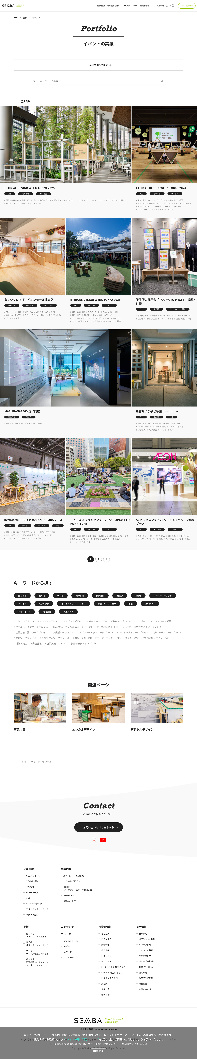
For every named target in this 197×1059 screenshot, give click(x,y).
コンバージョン (144, 621)
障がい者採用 (145, 955)
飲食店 (120, 595)
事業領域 (80, 875)
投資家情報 (144, 6)
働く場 (156, 309)
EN (169, 6)
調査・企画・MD (12, 200)
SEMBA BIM (69, 895)
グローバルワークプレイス (168, 632)
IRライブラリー (108, 939)
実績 (117, 6)
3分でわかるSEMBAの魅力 (113, 966)
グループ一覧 (32, 892)
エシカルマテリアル (86, 200)
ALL (9, 193)
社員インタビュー (147, 966)
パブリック (48, 305)
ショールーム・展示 (177, 309)
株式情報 (105, 950)
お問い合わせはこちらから (98, 827)
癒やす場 (80, 595)
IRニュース (106, 961)
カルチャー (150, 603)
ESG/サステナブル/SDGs (15, 203)
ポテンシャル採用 (147, 939)
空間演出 (55, 200)
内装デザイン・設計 (29, 200)
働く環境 (143, 972)
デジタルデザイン (144, 206)
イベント (31, 203)
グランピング (24, 611)
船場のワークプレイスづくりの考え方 (78, 888)
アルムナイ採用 (146, 950)
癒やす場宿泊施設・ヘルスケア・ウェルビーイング (37, 962)
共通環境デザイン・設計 (156, 638)
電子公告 (105, 989)
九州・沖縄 (186, 319)
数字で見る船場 (146, 978)
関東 (40, 203)
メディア (68, 952)
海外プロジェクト (121, 621)
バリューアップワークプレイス (97, 632)
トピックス (69, 946)
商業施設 (29, 305)
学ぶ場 (156, 417)
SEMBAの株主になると (111, 972)
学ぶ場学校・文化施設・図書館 (37, 952)
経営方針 (105, 933)
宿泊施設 (47, 611)
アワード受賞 (118, 200)
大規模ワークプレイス (64, 632)
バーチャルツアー (103, 200)
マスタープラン (159, 200)
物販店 (28, 417)
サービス (43, 193)
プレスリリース (71, 940)
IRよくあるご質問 (109, 978)
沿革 (28, 897)
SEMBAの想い (32, 881)
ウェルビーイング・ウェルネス (32, 626)
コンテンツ (125, 6)
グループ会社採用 (147, 961)
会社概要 (30, 886)
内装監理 (37, 643)
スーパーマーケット (163, 595)
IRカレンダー (107, 955)
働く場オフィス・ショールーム (37, 944)
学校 (171, 417)
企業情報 (101, 6)
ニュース (135, 6)
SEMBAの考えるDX (35, 903)
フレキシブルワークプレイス (134, 632)
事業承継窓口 (32, 914)
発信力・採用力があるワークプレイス (144, 626)
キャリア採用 (145, 944)
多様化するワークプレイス (55, 638)
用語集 (104, 983)
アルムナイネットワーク (37, 909)
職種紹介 (143, 983)
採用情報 (160, 6)
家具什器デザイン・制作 (147, 316)
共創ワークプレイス (26, 638)
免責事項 (105, 994)
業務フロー (68, 875)
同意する (98, 1051)
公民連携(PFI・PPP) (108, 626)
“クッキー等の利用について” (82, 1039)
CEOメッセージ (33, 875)
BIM (37, 312)
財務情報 (105, 944)
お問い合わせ (186, 5)
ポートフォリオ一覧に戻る (37, 762)
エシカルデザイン (68, 200)
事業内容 (110, 6)
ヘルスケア (68, 611)
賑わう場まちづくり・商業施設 (36, 935)
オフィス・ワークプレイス (73, 603)
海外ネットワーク (72, 901)
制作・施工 (44, 200)
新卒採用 (143, 933)
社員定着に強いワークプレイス (32, 632)
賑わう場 (25, 193)
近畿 (17, 318)
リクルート (69, 957)
